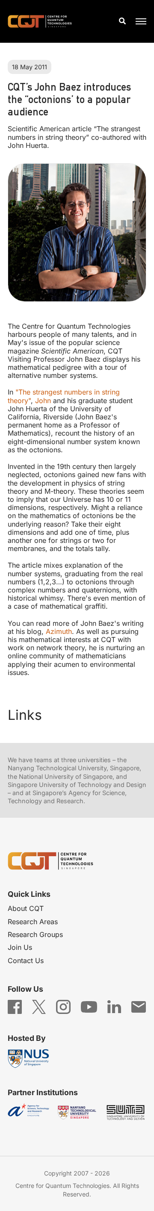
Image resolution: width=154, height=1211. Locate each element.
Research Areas (33, 921)
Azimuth (59, 631)
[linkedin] (114, 1006)
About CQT (26, 908)
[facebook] (15, 1006)
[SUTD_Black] (125, 1112)
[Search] (122, 21)
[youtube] (89, 1006)
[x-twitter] (39, 1006)
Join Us (20, 947)
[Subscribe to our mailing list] (138, 1006)
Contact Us (26, 960)
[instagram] (63, 1006)
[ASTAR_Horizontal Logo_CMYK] (28, 1112)
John (43, 400)
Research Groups (35, 934)
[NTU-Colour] (77, 1112)
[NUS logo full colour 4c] (28, 1058)
